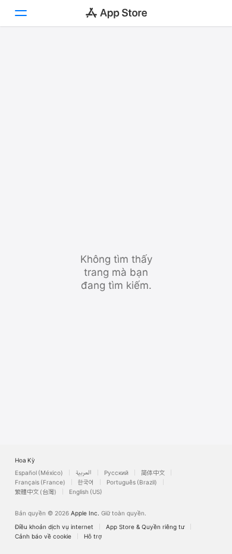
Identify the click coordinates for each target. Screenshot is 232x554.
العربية (84, 473)
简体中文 (153, 473)
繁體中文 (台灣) (36, 492)
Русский (116, 473)
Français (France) (40, 482)
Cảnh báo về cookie (43, 536)
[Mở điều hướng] (20, 13)
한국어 (86, 482)
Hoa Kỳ (25, 460)
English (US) (85, 492)
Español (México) (39, 473)
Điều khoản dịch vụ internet (54, 527)
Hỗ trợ (93, 536)
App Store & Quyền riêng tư (145, 527)
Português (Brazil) (131, 482)
